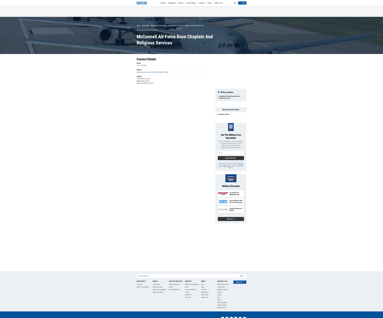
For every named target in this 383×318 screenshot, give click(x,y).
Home (138, 25)
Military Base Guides (223, 284)
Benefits (201, 3)
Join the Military (191, 3)
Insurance (163, 3)
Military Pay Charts (158, 292)
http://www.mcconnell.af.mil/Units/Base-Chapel (152, 72)
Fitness (219, 300)
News (209, 3)
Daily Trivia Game (222, 302)
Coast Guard (204, 294)
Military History (221, 307)
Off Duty (219, 292)
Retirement (188, 294)
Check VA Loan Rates (143, 287)
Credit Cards (156, 284)
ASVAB (171, 287)
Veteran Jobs (221, 287)
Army (202, 284)
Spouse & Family (222, 305)
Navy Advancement (174, 289)
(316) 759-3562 (141, 65)
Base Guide (145, 25)
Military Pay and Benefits (192, 284)
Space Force (204, 297)
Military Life (218, 3)
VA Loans (139, 284)
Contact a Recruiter (174, 284)
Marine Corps (205, 292)
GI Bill (186, 287)
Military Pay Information (159, 289)
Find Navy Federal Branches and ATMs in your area (229, 97)
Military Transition (222, 289)
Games (219, 294)
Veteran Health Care (190, 289)
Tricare (187, 292)
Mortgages (171, 3)
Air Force (203, 289)
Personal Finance (158, 287)
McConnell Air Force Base (159, 25)
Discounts (188, 297)
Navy (202, 287)
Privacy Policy (227, 166)
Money (180, 3)
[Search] (234, 3)
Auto (218, 297)
